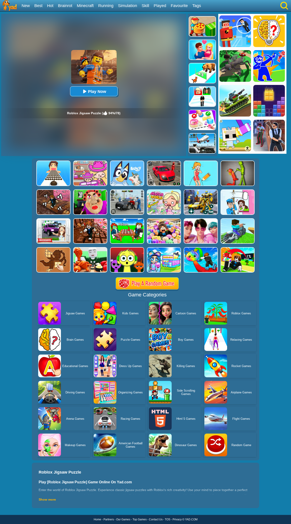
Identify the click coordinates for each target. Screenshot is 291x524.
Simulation (127, 5)
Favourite (179, 5)
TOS (167, 519)
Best (38, 5)
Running (105, 5)
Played (160, 5)
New (26, 5)
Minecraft (85, 5)
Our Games (123, 519)
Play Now (97, 91)
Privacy (177, 519)
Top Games (140, 519)
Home (97, 519)
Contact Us (156, 519)
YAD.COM (191, 519)
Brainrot (65, 5)
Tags (196, 5)
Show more (47, 499)
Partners (108, 519)
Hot (50, 5)
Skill (145, 5)
